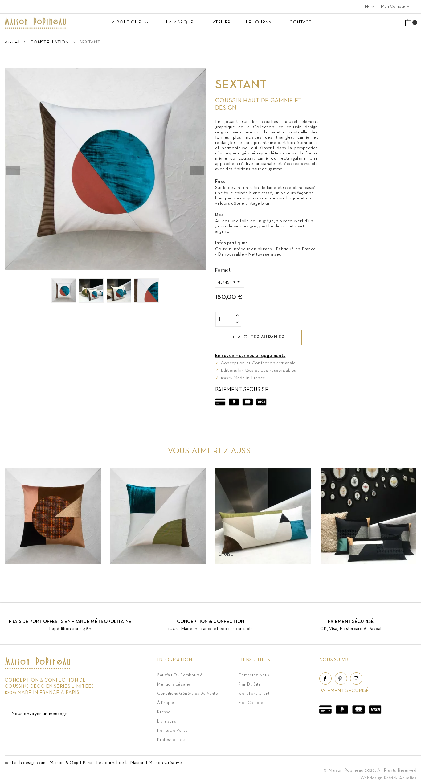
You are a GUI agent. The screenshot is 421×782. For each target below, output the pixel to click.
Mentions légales (174, 684)
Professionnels (171, 740)
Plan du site (249, 684)
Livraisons (166, 721)
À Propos (166, 703)
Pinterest (341, 678)
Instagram (356, 678)
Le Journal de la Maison (120, 762)
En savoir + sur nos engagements (250, 356)
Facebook (325, 678)
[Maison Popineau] (38, 668)
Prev (13, 170)
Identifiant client (253, 694)
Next (197, 170)
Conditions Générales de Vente (187, 694)
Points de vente (172, 731)
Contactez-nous (253, 675)
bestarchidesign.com (25, 762)
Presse (163, 712)
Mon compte (250, 703)
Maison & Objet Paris (70, 762)
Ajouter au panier (261, 337)
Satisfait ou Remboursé (179, 675)
